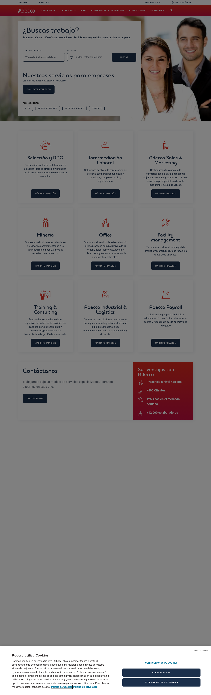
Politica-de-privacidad (85, 686)
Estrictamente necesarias (161, 682)
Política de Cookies (61, 686)
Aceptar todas (161, 672)
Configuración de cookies (161, 663)
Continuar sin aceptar (200, 650)
